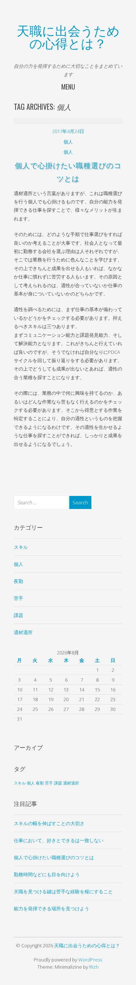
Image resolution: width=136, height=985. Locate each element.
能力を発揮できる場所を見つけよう (51, 908)
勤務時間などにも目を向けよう (47, 874)
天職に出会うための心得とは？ (68, 36)
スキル (21, 547)
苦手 (18, 598)
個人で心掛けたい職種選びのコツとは (54, 857)
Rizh (94, 967)
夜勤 (18, 581)
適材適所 (23, 632)
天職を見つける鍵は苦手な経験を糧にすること (63, 891)
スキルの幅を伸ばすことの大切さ (49, 823)
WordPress (90, 959)
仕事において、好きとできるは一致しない (58, 840)
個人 (68, 141)
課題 (18, 615)
